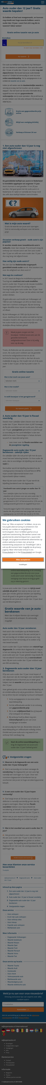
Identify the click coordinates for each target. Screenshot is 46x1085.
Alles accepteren (23, 560)
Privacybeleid (7, 552)
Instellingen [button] (23, 564)
